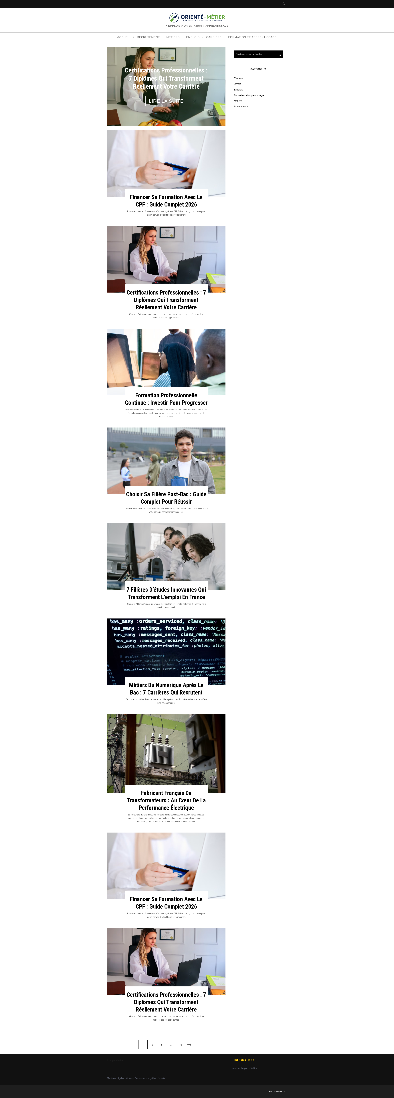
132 (180, 1044)
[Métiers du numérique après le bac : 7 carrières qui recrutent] (166, 651)
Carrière (238, 78)
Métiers (238, 101)
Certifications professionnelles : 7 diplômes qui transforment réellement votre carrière (166, 300)
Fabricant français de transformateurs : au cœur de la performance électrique (166, 800)
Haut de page (275, 1091)
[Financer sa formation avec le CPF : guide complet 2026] (166, 163)
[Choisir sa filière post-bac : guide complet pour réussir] (166, 461)
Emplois (238, 89)
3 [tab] (215, 84)
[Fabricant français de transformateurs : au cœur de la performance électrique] (166, 753)
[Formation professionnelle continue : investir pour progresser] (166, 362)
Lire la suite (166, 101)
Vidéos (129, 1078)
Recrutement (241, 106)
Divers (237, 84)
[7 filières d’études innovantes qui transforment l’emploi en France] (166, 556)
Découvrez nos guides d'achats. (150, 1078)
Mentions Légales (115, 1078)
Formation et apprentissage (249, 95)
